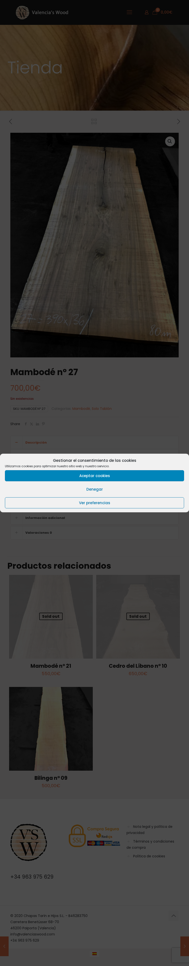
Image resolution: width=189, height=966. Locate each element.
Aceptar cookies (94, 475)
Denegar (94, 489)
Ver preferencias (94, 502)
